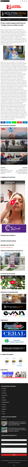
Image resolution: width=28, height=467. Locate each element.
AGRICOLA (4, 388)
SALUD (8, 27)
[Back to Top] (14, 465)
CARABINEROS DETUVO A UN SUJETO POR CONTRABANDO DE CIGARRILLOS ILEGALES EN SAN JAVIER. (17, 423)
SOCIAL (3, 413)
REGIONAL (4, 409)
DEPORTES (4, 393)
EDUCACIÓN (4, 395)
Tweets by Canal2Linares (6, 247)
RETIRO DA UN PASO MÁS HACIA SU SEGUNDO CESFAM (12, 161)
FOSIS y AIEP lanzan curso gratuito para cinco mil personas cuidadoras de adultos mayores (17, 430)
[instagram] (22, 1)
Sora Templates (16, 462)
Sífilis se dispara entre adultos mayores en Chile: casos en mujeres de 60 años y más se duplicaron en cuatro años (14, 135)
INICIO (3, 19)
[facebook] (20, 1)
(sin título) (4, 419)
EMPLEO (3, 397)
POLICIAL (4, 404)
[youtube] (26, 1)
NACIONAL (4, 400)
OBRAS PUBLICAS (5, 402)
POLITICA (4, 406)
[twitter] (24, 1)
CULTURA (4, 390)
